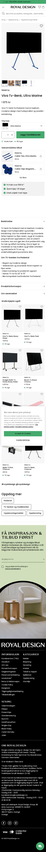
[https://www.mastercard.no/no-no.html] (11, 832)
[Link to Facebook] (4, 823)
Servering (27, 665)
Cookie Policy (7, 685)
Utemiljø (26, 681)
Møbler (26, 658)
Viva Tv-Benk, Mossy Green (10, 337)
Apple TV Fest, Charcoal (8, 468)
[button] (39, 7)
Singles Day (6, 725)
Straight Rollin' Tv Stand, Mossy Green (10, 381)
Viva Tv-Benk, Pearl (31, 336)
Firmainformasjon (9, 668)
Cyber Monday (8, 732)
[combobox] (23, 126)
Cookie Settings (23, 440)
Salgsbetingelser (9, 672)
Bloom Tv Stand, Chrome (30, 381)
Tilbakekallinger (8, 694)
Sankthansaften (9, 722)
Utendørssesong (9, 715)
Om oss (5, 665)
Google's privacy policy (24, 427)
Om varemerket (9, 293)
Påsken (5, 709)
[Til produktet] (23, 156)
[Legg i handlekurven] (40, 156)
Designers (6, 688)
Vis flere (23, 177)
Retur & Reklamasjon (11, 681)
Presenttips (6, 712)
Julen (4, 735)
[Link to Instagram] (10, 823)
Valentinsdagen (8, 706)
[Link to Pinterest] (16, 823)
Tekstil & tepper (30, 672)
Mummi (5, 719)
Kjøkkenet (27, 675)
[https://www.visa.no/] (5, 832)
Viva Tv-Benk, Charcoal (29, 468)
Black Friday (7, 729)
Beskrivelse (6, 221)
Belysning (27, 662)
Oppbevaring (28, 678)
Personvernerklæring (11, 675)
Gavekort (6, 662)
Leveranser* (7, 678)
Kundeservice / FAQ (10, 658)
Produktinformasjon (11, 286)
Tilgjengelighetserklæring (12, 691)
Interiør (26, 668)
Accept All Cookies (23, 434)
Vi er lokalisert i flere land (12, 761)
